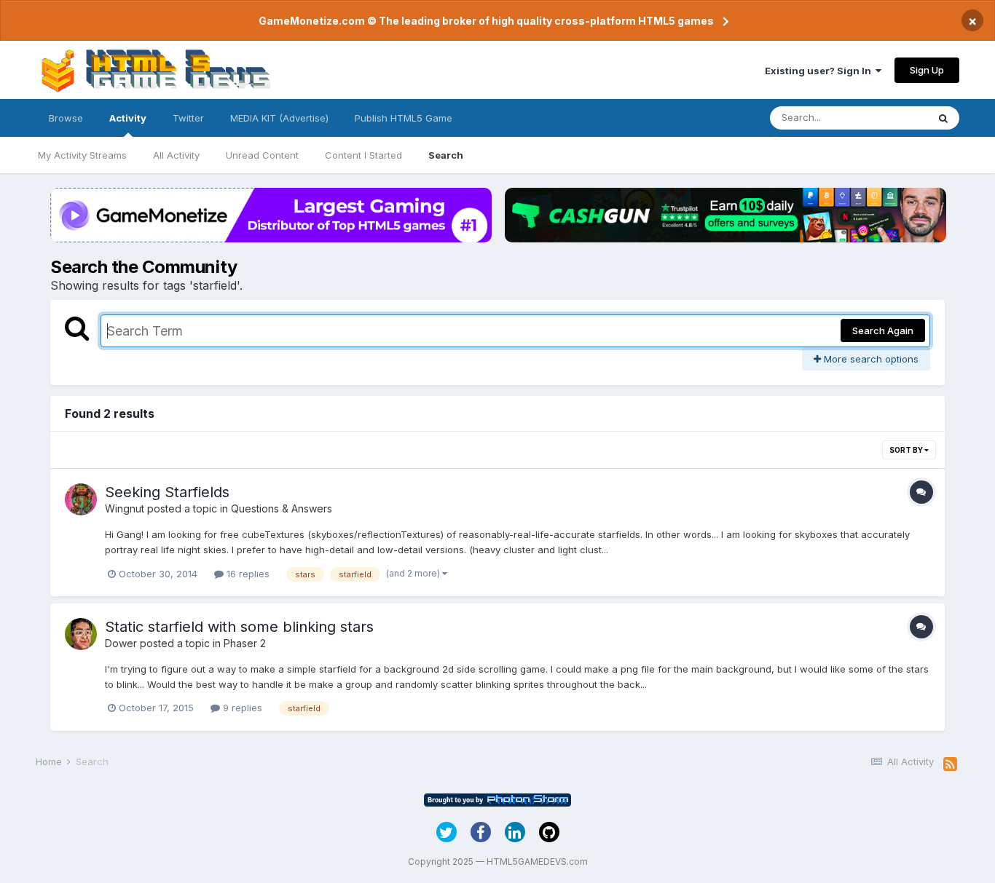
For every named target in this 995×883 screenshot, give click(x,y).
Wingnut (124, 508)
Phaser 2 (245, 643)
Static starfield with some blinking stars (239, 626)
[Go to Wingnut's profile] (81, 499)
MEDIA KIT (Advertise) (279, 118)
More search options (870, 359)
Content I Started (363, 155)
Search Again (882, 330)
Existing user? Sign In (820, 70)
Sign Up (927, 70)
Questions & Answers (281, 508)
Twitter (188, 118)
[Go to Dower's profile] (81, 634)
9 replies (241, 707)
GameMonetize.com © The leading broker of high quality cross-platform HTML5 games (486, 21)
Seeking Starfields (167, 492)
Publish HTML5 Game (403, 118)
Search (445, 155)
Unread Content (262, 155)
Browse (66, 118)
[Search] (943, 118)
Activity (127, 118)
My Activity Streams (82, 155)
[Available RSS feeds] (950, 764)
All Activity (176, 155)
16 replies (247, 573)
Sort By (906, 450)
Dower (121, 643)
